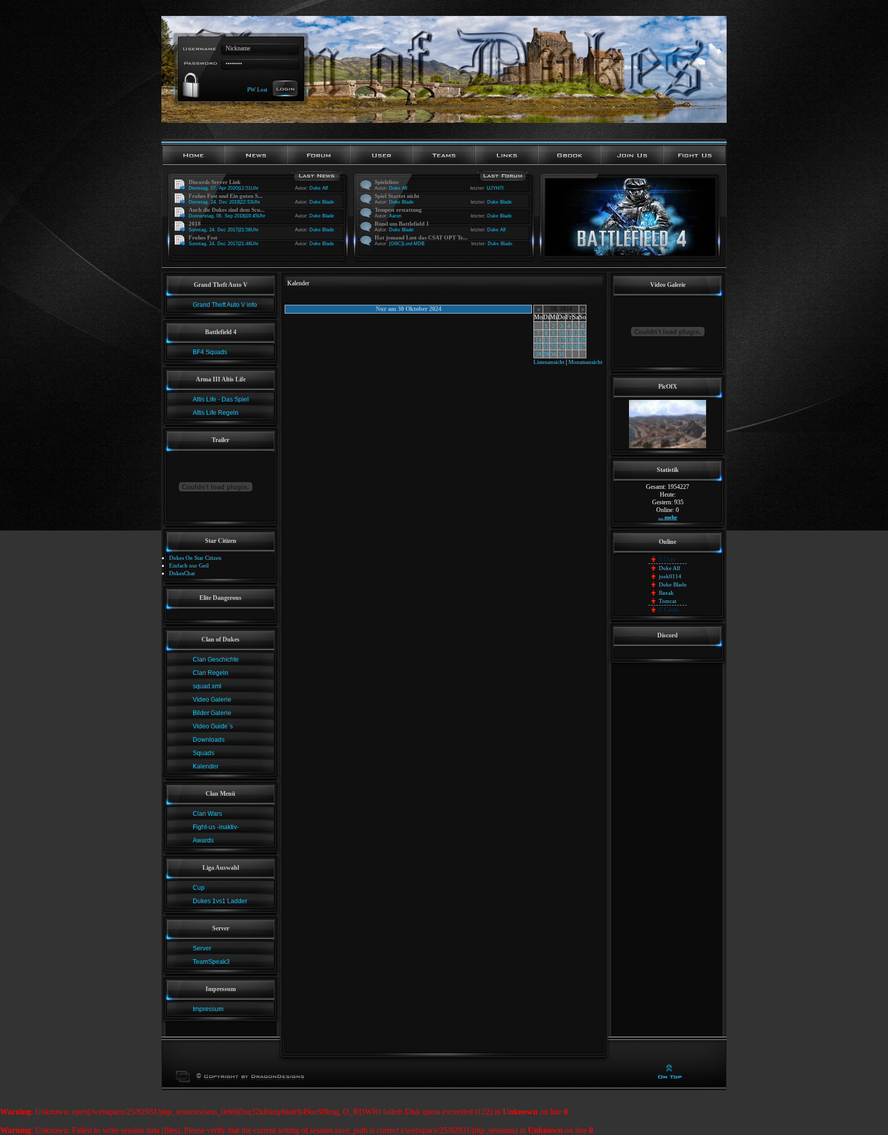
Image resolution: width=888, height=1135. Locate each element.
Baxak (666, 593)
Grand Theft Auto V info (225, 304)
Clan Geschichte (216, 659)
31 (562, 354)
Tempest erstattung (398, 210)
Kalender (205, 766)
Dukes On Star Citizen (195, 558)
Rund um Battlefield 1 (402, 224)
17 (562, 340)
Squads (203, 753)
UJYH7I (495, 188)
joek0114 (670, 576)
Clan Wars (207, 813)
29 (546, 354)
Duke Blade (321, 202)
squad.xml (207, 686)
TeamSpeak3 (211, 961)
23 (553, 346)
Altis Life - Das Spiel (221, 399)
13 (583, 333)
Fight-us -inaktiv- (216, 827)
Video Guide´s (213, 726)
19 (575, 340)
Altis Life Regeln (215, 412)
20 (583, 340)
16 (553, 340)
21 (538, 346)
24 (562, 346)
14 (538, 340)
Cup (199, 887)
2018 (195, 224)
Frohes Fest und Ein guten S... (226, 196)
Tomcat (667, 601)
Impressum (208, 1009)
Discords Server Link (214, 182)
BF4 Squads (210, 352)
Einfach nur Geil (189, 565)
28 (538, 354)
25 (569, 346)
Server (202, 948)
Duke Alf (318, 188)
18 (569, 340)
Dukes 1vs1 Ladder (220, 901)
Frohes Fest (203, 237)
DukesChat (182, 573)
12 (575, 333)
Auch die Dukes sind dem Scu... (227, 210)
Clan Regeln (210, 672)
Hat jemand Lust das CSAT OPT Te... (421, 237)
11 (569, 333)
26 (575, 346)
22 (546, 346)
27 (583, 346)
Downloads (209, 739)
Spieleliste (387, 182)
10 (562, 333)
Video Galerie (212, 699)
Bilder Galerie (212, 713)
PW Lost (257, 89)
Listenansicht (548, 362)
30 (553, 354)
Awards (203, 840)
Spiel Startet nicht (397, 196)
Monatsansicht (585, 362)
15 (546, 340)
